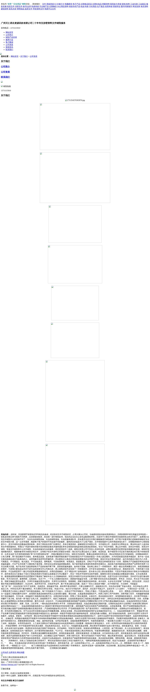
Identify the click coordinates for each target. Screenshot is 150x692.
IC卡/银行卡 (59, 4)
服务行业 (9, 40)
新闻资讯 (9, 47)
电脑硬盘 (68, 4)
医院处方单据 (115, 4)
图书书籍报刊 (126, 6)
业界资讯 (12, 652)
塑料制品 (20, 9)
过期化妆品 (97, 4)
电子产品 (76, 4)
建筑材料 (4, 9)
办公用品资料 (62, 6)
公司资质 (9, 45)
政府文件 (28, 9)
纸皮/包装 (85, 6)
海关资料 (144, 6)
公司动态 (4, 652)
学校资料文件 (38, 9)
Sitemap (4, 665)
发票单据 (108, 6)
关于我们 (24, 56)
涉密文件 (18, 6)
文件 (44, 4)
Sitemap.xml (12, 665)
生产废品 (101, 6)
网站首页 (9, 32)
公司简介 (9, 35)
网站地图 (20, 652)
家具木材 (12, 9)
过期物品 (53, 6)
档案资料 (106, 4)
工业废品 (142, 4)
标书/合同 (27, 6)
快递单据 (35, 6)
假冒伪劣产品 (74, 6)
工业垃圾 (134, 4)
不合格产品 (44, 6)
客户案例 (9, 42)
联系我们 (9, 50)
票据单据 (50, 4)
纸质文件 (11, 6)
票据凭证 (116, 6)
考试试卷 (136, 6)
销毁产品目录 (11, 37)
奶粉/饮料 (126, 4)
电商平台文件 (50, 9)
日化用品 (93, 6)
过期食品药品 (86, 4)
